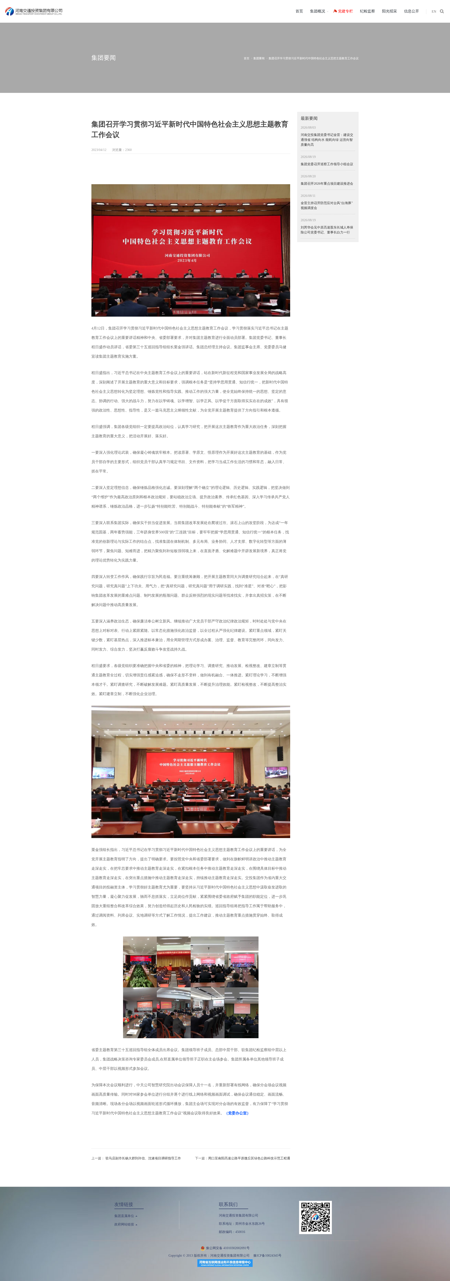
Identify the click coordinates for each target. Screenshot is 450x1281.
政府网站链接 (124, 1224)
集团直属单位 (124, 1216)
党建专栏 (345, 11)
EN (434, 11)
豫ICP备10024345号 (267, 1255)
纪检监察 (367, 11)
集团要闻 (259, 58)
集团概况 (317, 11)
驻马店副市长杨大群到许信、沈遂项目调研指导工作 (143, 1158)
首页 (299, 11)
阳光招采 (389, 11)
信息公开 (411, 11)
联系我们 (228, 1204)
